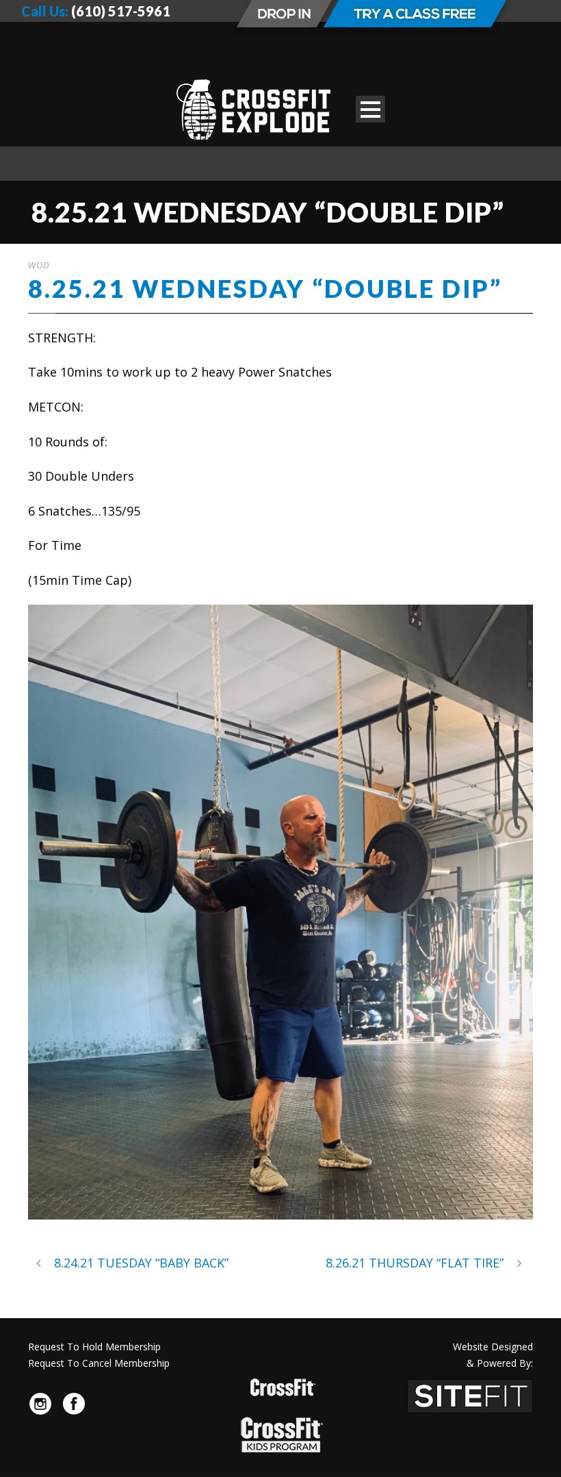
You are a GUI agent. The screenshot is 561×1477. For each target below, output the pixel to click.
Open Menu (370, 109)
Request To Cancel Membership (99, 1362)
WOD (39, 265)
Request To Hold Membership (94, 1346)
